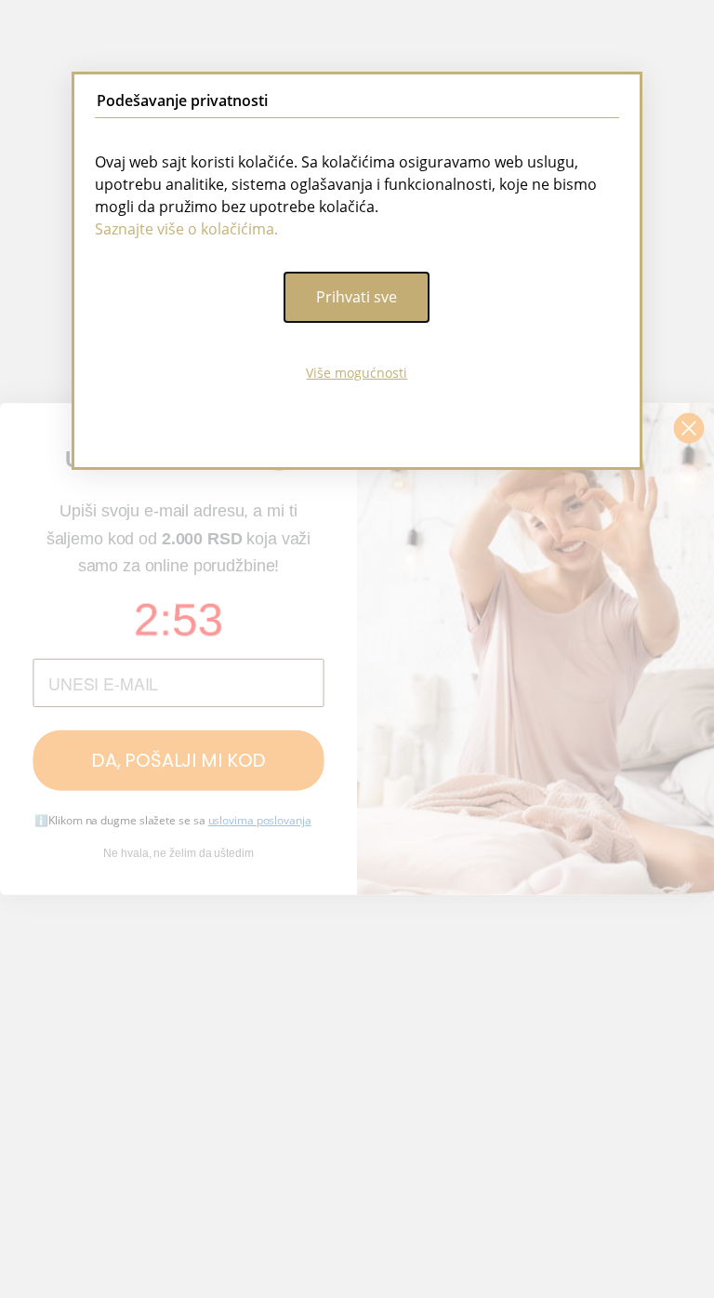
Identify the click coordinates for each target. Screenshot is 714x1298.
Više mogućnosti (356, 372)
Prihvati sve (356, 297)
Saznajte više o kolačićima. (186, 229)
